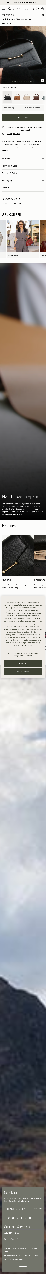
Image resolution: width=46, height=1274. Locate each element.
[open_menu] (3, 8)
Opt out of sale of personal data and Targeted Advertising (22, 654)
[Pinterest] (17, 1218)
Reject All (23, 664)
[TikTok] (26, 1218)
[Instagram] (9, 1218)
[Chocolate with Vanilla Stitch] (36, 97)
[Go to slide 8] (28, 81)
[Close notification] (42, 2)
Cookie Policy (26, 645)
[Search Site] (9, 8)
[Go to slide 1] (12, 81)
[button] (22, 19)
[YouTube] (13, 1218)
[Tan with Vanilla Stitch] (17, 97)
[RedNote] (30, 1218)
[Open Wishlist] (37, 8)
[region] (23, 637)
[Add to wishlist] (43, 15)
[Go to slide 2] (15, 81)
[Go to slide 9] (31, 81)
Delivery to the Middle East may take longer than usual (25, 128)
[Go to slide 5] (21, 81)
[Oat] (26, 97)
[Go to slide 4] (19, 81)
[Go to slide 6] (24, 81)
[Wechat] (21, 1218)
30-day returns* (13, 133)
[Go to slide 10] (33, 81)
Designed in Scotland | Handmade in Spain (21, 2)
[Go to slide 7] (26, 81)
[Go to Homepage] (23, 9)
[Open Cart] (42, 8)
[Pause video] (42, 80)
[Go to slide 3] (17, 81)
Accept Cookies (23, 672)
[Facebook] (5, 1218)
